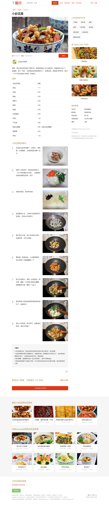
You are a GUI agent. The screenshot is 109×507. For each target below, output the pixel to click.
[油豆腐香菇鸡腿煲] (44, 438)
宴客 (74, 27)
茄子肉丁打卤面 (22, 446)
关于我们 (60, 495)
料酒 (14, 109)
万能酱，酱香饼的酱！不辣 (43, 420)
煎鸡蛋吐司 (22, 467)
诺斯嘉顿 (19, 422)
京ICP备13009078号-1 (41, 497)
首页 (61, 3)
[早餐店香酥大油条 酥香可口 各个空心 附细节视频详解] (65, 412)
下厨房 (17, 3)
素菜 (90, 22)
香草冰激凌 (65, 467)
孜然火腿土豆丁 (87, 420)
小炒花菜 (82, 27)
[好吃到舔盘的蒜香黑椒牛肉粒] (22, 412)
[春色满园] (44, 459)
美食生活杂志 (15, 495)
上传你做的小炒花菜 (40, 388)
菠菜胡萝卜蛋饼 (65, 446)
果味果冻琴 (41, 422)
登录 (92, 3)
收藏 (63, 55)
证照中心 (66, 497)
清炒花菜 (76, 32)
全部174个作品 (64, 380)
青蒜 (14, 96)
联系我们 (16, 490)
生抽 (14, 118)
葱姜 (14, 105)
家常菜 (83, 22)
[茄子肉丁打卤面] (22, 438)
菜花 (14, 88)
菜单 (73, 3)
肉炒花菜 (85, 32)
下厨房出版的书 (36, 495)
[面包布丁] (87, 459)
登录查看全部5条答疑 (18, 485)
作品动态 (79, 3)
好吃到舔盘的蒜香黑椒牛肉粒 (22, 420)
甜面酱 (15, 131)
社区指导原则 (28, 495)
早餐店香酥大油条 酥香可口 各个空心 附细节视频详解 (74, 420)
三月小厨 (63, 422)
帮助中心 (43, 495)
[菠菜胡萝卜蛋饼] (65, 438)
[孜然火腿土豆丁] (87, 412)
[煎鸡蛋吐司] (22, 459)
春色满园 (44, 467)
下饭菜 (75, 22)
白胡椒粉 (16, 114)
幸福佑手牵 (84, 422)
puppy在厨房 (22, 61)
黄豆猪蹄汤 (87, 446)
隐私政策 (54, 495)
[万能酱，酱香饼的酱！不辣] (44, 412)
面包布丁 (87, 467)
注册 (95, 3)
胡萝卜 (15, 101)
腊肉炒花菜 (76, 37)
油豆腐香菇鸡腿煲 (44, 446)
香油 (14, 136)
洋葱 (14, 92)
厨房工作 (22, 495)
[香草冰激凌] (65, 459)
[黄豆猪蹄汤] (87, 438)
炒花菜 (91, 27)
